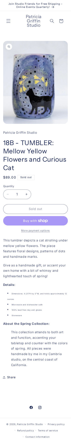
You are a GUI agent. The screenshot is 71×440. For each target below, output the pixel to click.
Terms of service (48, 430)
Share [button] (11, 377)
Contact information (37, 436)
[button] (8, 21)
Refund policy (25, 430)
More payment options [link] (35, 230)
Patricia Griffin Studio (30, 424)
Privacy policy (56, 424)
